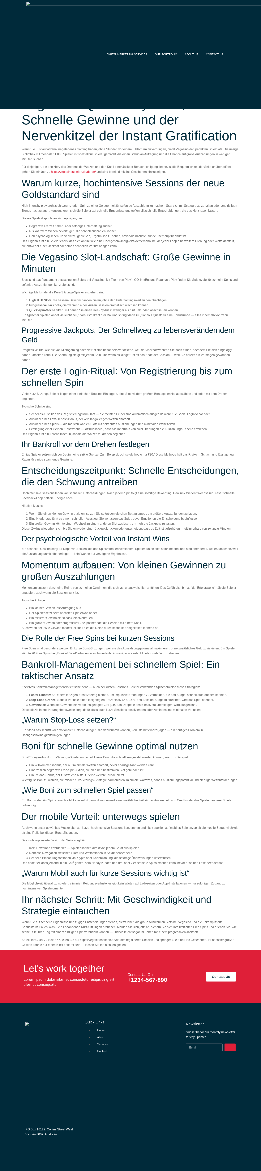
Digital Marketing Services (126, 54)
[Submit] (230, 1047)
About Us (191, 54)
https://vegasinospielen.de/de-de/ (73, 171)
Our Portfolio (166, 54)
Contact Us (214, 54)
